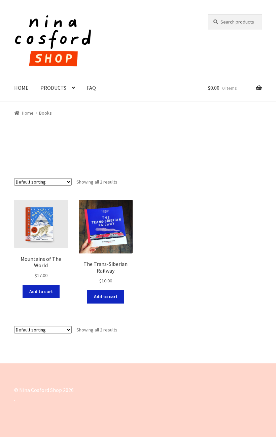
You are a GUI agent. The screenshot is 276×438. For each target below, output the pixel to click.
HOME (21, 87)
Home (28, 113)
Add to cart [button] (41, 291)
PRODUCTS (53, 87)
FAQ (91, 87)
